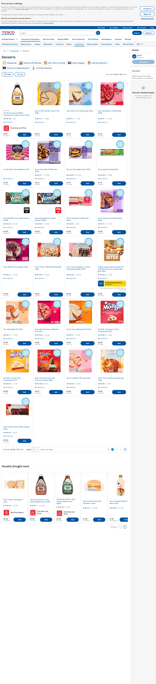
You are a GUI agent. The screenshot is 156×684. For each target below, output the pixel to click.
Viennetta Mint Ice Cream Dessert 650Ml (16, 219)
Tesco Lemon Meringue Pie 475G (78, 329)
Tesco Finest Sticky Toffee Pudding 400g (16, 427)
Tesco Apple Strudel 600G (108, 169)
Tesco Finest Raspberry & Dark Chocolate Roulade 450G (78, 268)
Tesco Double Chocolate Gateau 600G (110, 219)
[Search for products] (98, 33)
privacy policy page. (22, 9)
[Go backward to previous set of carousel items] (120, 527)
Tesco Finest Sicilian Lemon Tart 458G (47, 112)
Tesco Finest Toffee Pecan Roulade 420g (48, 268)
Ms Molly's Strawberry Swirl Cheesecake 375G (108, 330)
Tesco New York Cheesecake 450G (79, 111)
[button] (101, 27)
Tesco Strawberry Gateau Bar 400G (77, 219)
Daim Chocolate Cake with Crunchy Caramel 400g (45, 379)
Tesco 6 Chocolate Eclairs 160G (78, 169)
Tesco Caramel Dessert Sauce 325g (118, 502)
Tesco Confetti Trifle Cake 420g (78, 378)
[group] (14, 497)
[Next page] (125, 449)
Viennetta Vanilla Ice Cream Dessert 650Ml (45, 219)
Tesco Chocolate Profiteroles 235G (46, 170)
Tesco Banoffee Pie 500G (12, 329)
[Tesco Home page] (8, 33)
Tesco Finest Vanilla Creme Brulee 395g (111, 379)
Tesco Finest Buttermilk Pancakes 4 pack (92, 502)
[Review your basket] (134, 56)
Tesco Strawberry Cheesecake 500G (109, 112)
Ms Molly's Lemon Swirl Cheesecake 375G (12, 379)
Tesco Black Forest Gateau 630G (15, 267)
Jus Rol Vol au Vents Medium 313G (16, 169)
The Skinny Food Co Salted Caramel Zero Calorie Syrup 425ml (16, 114)
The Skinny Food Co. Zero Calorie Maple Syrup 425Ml (40, 500)
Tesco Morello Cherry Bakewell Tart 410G (47, 330)
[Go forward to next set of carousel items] (124, 527)
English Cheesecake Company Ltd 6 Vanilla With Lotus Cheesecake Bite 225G (111, 269)
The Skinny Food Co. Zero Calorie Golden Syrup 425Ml (65, 501)
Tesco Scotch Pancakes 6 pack (13, 500)
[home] (4, 50)
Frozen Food (14, 51)
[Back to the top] (79, 458)
